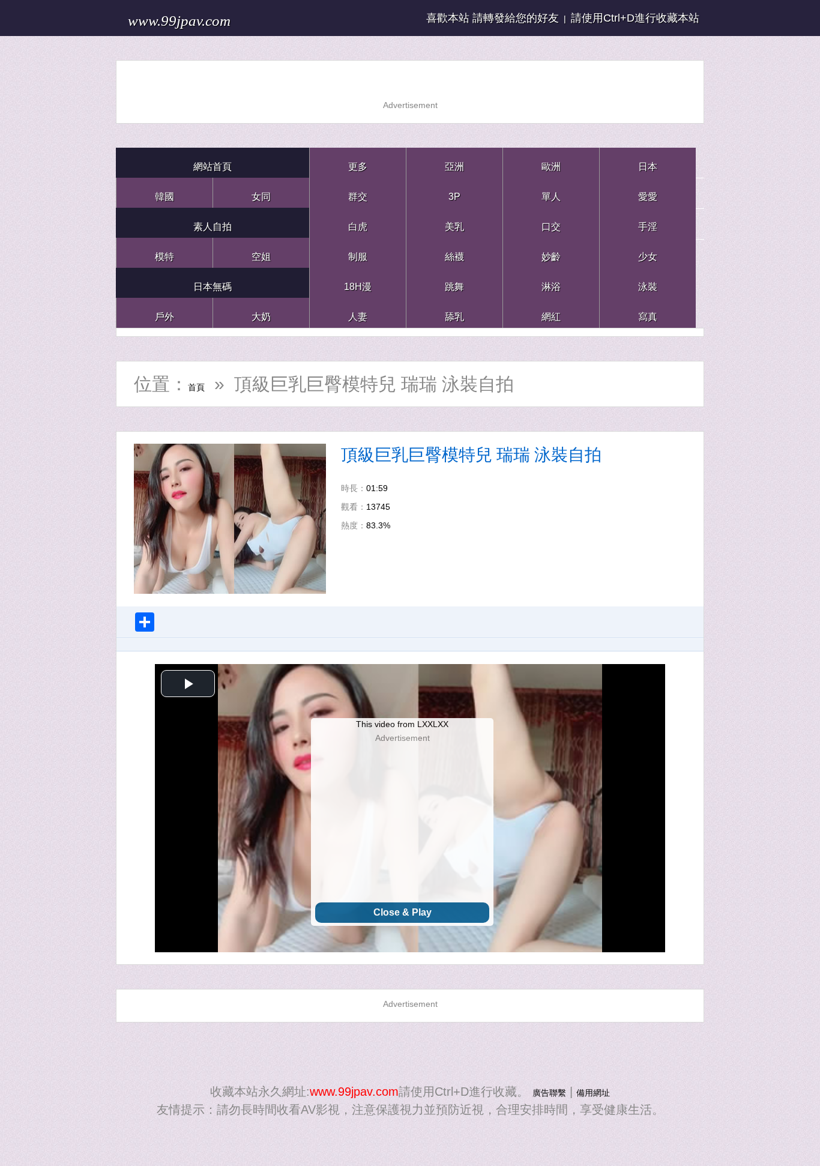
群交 (357, 192)
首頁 (206, 384)
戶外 (164, 312)
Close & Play (402, 912)
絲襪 (454, 252)
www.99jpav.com (209, 17)
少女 (647, 252)
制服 (357, 252)
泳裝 (647, 282)
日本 (647, 162)
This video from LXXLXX (402, 724)
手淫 (647, 222)
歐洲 (551, 162)
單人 (551, 192)
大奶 (261, 312)
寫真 (647, 312)
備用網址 (600, 1091)
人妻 (357, 312)
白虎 (357, 222)
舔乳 (454, 312)
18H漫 (357, 282)
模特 (164, 252)
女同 (261, 192)
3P (454, 192)
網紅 (551, 312)
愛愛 (647, 192)
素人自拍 (212, 222)
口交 (551, 222)
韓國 (164, 192)
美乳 (454, 222)
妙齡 (551, 252)
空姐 (261, 252)
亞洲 (454, 162)
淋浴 (551, 282)
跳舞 (454, 282)
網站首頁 (212, 162)
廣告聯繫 (542, 1091)
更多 (357, 162)
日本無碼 (212, 282)
